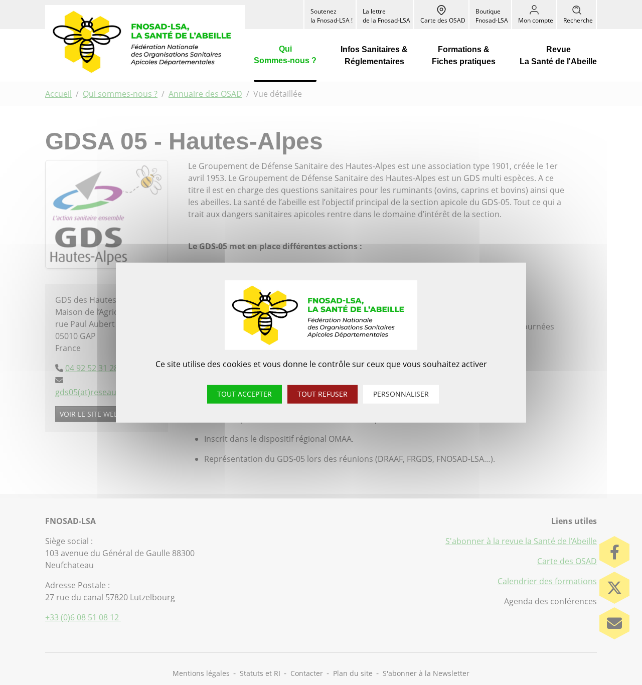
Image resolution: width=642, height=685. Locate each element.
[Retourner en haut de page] (615, 658)
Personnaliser (401, 393)
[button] (285, 55)
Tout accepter (244, 393)
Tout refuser (322, 393)
